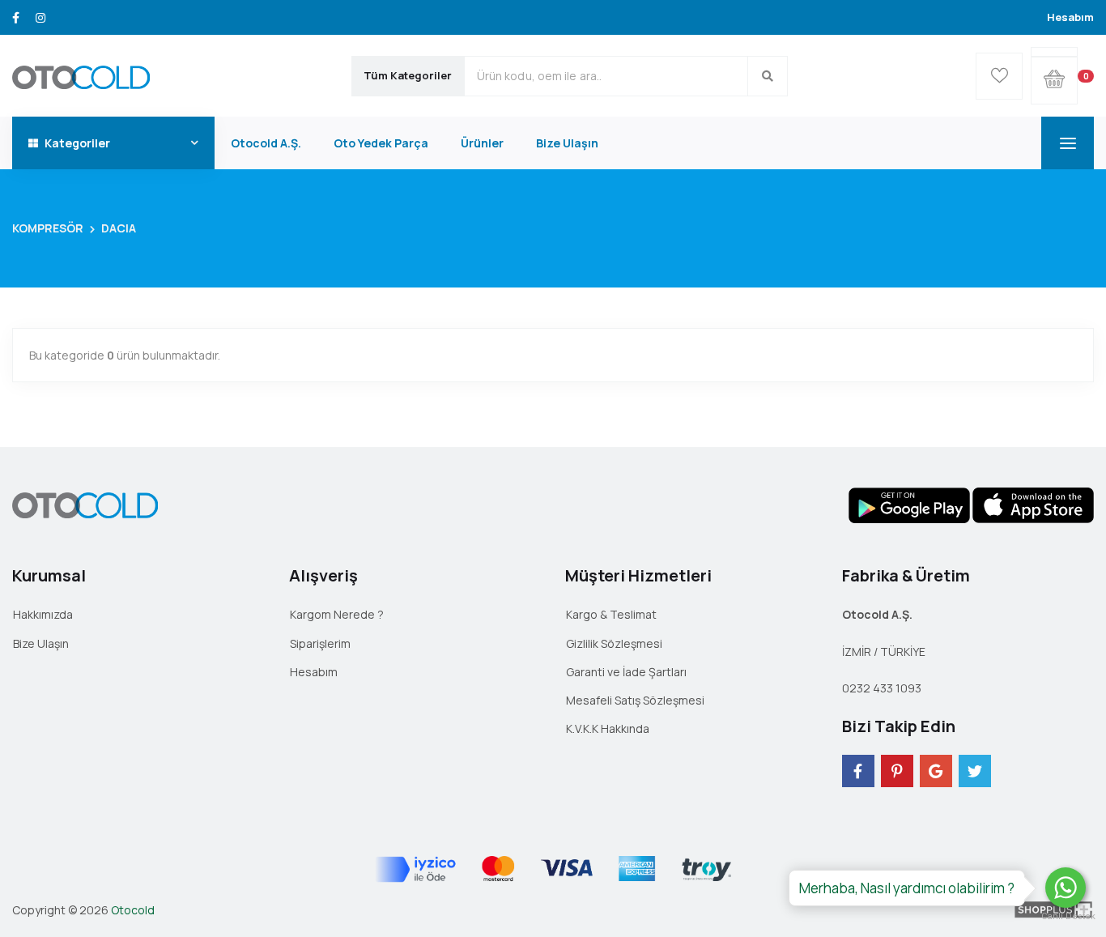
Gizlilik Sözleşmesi (614, 643)
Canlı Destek (1065, 916)
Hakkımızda (43, 614)
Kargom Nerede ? (337, 614)
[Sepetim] (1054, 52)
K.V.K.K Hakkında (607, 728)
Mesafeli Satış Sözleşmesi (635, 700)
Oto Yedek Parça (381, 143)
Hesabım (1070, 17)
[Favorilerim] (999, 76)
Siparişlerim (320, 643)
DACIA (118, 228)
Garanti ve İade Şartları (626, 671)
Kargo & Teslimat (611, 614)
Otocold (133, 910)
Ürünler (482, 143)
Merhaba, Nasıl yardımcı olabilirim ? (907, 888)
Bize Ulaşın (567, 143)
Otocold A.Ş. (266, 143)
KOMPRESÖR (47, 228)
